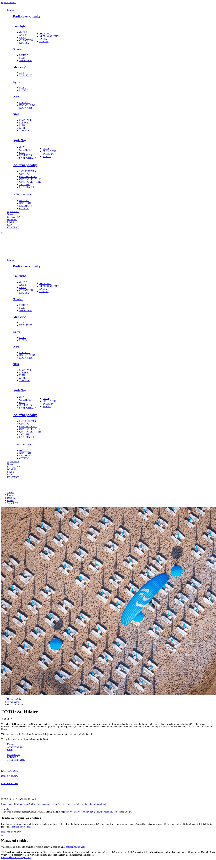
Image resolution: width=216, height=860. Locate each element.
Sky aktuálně (13, 211)
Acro (16, 96)
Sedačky (19, 140)
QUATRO (24, 174)
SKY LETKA (13, 217)
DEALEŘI (12, 219)
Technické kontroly (16, 760)
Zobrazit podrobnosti (21, 826)
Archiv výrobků (14, 747)
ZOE (21, 72)
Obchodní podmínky (98, 804)
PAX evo (47, 156)
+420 (9, 783)
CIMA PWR (25, 120)
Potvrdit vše (7, 857)
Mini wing (19, 67)
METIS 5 (23, 55)
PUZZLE (23, 90)
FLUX (22, 125)
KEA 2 (22, 37)
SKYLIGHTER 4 (27, 158)
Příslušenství (23, 194)
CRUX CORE (49, 151)
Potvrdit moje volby (22, 857)
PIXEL (22, 87)
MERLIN (43, 41)
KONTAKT (13, 227)
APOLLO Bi (25, 60)
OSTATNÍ (24, 208)
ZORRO (23, 128)
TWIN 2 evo (49, 154)
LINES (10, 222)
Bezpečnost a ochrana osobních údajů (69, 804)
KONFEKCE (25, 203)
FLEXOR (24, 122)
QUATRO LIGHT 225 (30, 182)
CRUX (46, 148)
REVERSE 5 (25, 155)
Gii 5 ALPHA (25, 150)
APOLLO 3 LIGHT (48, 36)
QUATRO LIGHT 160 (30, 179)
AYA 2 (22, 35)
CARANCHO (26, 40)
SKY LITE (24, 184)
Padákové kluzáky (26, 16)
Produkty (11, 10)
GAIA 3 (23, 32)
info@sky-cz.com (9, 776)
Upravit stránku (8, 2)
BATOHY (24, 200)
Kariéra (10, 744)
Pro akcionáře (13, 754)
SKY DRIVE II (26, 187)
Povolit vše (16, 831)
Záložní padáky (25, 165)
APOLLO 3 (45, 33)
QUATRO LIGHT (28, 176)
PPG (16, 114)
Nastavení (6, 831)
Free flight (19, 26)
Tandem (18, 49)
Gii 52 (22, 152)
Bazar (9, 749)
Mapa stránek (7, 804)
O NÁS (10, 214)
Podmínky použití (23, 804)
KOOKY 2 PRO (27, 105)
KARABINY (25, 205)
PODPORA (12, 757)
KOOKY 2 (24, 102)
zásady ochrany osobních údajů (78, 811)
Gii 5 (21, 147)
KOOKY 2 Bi (25, 108)
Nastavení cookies (41, 804)
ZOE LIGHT (25, 75)
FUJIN (22, 58)
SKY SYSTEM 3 (27, 171)
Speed (17, 82)
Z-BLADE (24, 130)
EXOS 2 (43, 39)
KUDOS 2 (24, 43)
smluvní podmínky (104, 811)
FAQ (9, 224)
